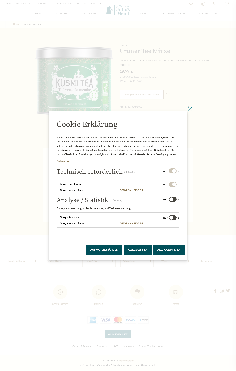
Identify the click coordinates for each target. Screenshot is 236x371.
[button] (149, 190)
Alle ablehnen (138, 249)
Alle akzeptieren (169, 249)
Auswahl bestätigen (104, 249)
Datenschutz (64, 161)
